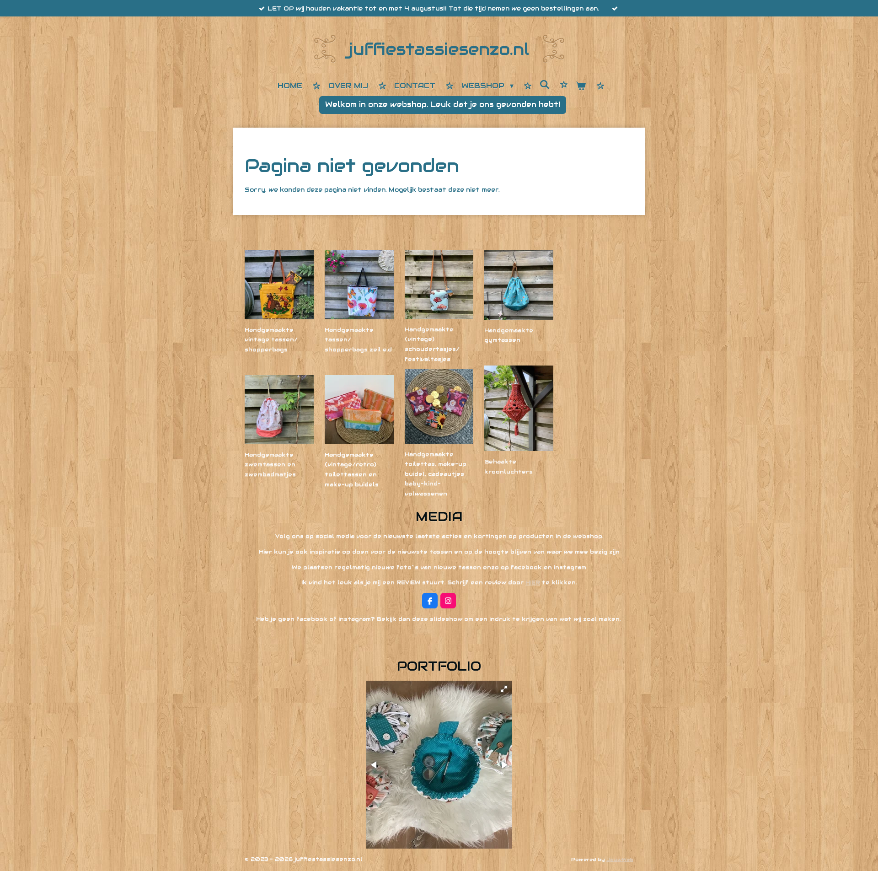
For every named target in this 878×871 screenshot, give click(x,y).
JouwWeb (619, 859)
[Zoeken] (545, 84)
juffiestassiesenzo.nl (439, 49)
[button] (504, 689)
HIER (532, 582)
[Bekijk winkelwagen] (581, 86)
